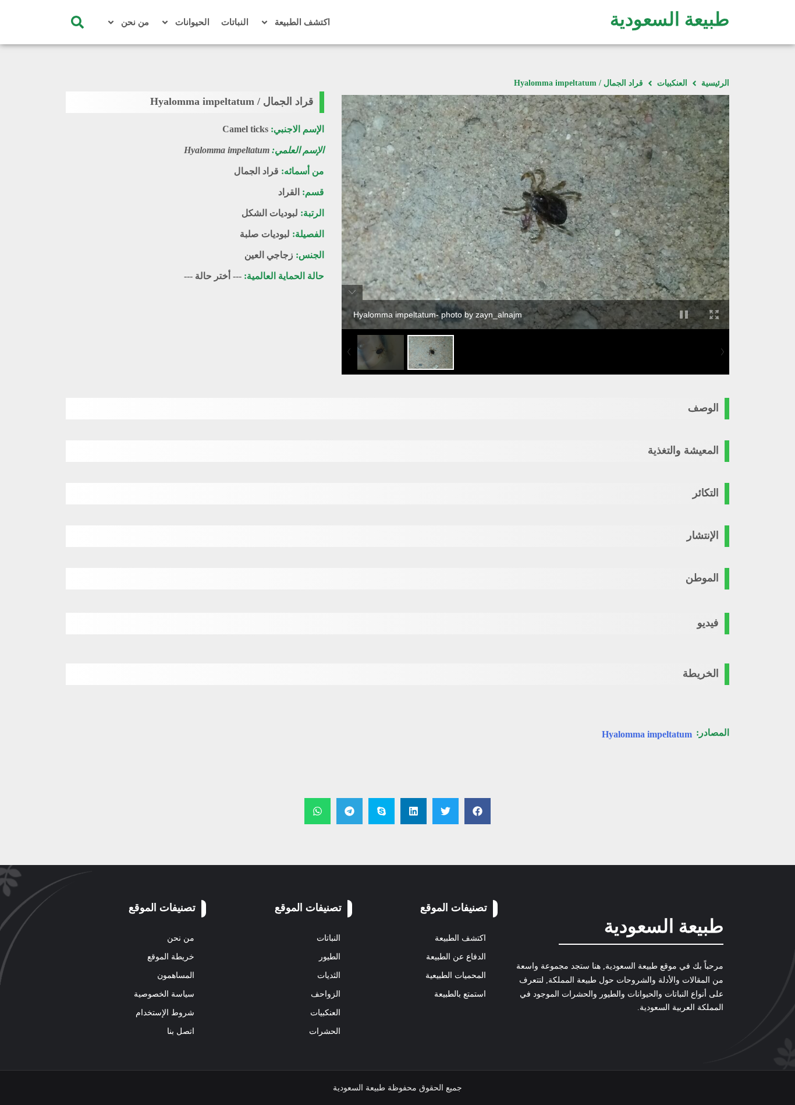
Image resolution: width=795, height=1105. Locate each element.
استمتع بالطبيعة (460, 994)
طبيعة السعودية (669, 19)
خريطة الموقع (170, 956)
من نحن (135, 22)
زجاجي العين (268, 255)
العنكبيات (672, 83)
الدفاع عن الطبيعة (456, 956)
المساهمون (175, 975)
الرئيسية (715, 83)
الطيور (329, 956)
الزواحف (325, 994)
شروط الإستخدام (165, 1012)
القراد (289, 192)
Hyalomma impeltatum (647, 734)
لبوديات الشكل (270, 213)
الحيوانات (192, 22)
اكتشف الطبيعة (302, 22)
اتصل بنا (180, 1031)
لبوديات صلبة (265, 234)
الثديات (328, 975)
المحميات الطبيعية (455, 975)
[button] (77, 22)
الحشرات (324, 1031)
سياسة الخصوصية (164, 994)
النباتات (235, 22)
